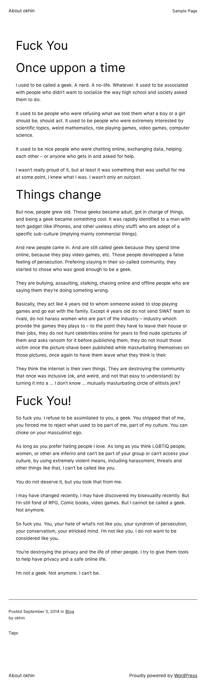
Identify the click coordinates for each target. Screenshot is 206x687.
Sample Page (184, 10)
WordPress (185, 675)
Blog (69, 611)
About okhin (22, 10)
